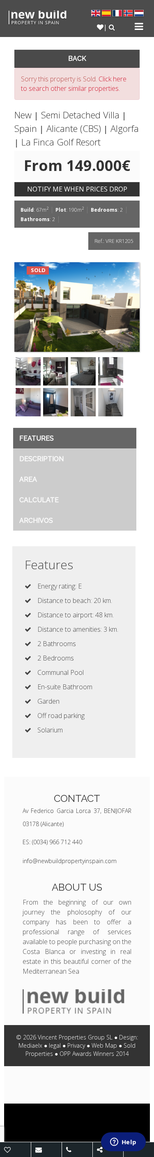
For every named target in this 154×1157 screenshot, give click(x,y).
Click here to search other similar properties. (73, 83)
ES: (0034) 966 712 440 (52, 842)
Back (77, 58)
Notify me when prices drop (77, 189)
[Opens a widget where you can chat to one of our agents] (123, 1142)
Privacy (76, 1045)
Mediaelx (30, 1045)
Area (28, 479)
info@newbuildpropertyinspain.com (70, 861)
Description (41, 459)
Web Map (104, 1045)
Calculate (39, 500)
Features (36, 438)
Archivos (36, 520)
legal (55, 1045)
